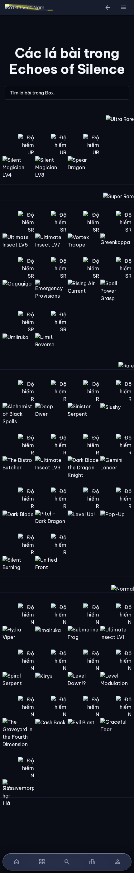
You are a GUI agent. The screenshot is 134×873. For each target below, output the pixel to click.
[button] (123, 7)
